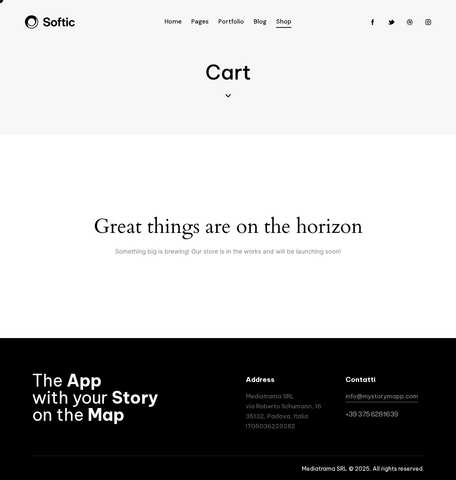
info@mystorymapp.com (382, 396)
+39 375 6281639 (372, 414)
